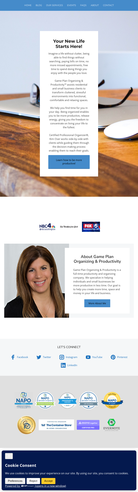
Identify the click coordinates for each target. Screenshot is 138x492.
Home (27, 5)
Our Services (54, 5)
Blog (39, 5)
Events (71, 5)
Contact (108, 5)
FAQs (83, 5)
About (95, 5)
